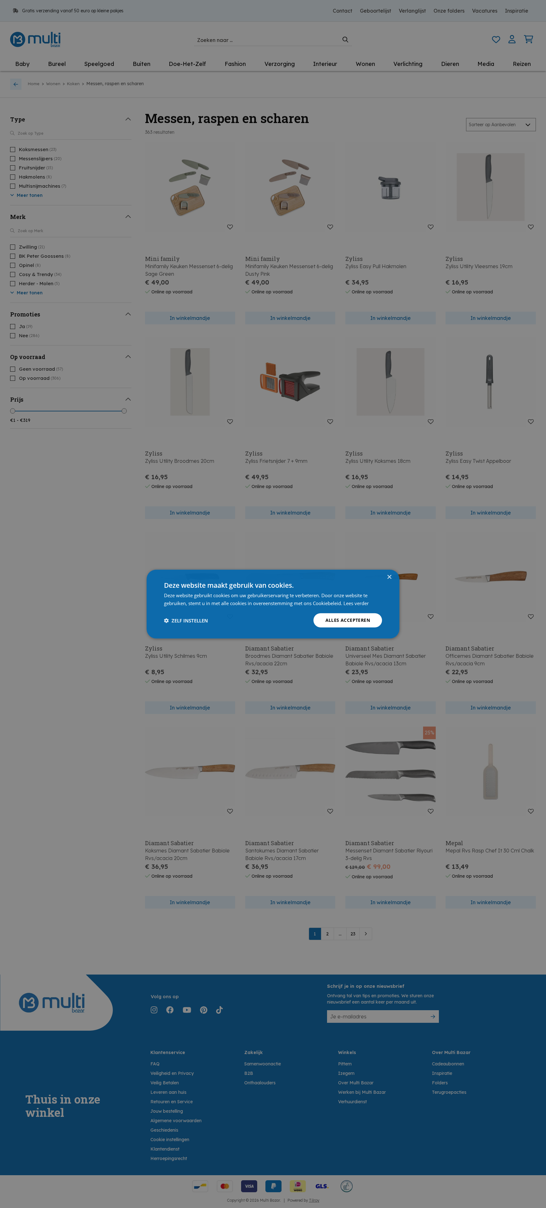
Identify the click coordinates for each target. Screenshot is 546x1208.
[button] (186, 620)
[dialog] (273, 604)
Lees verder (356, 603)
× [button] (389, 577)
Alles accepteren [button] (347, 620)
